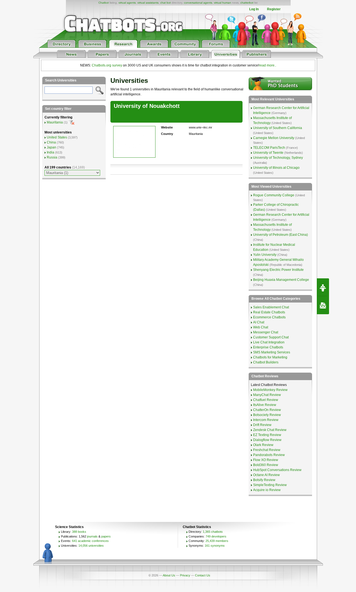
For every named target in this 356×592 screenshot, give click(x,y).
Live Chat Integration (269, 342)
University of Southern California (277, 128)
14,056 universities (91, 545)
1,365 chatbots (213, 531)
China (51, 142)
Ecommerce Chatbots (269, 317)
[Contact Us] (323, 305)
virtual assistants (148, 2)
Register (274, 9)
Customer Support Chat (271, 337)
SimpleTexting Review (270, 485)
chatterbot (246, 2)
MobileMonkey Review (270, 390)
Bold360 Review (265, 465)
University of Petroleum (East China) (280, 235)
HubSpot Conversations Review (277, 470)
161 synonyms (215, 545)
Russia (52, 157)
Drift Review (262, 425)
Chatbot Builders (265, 362)
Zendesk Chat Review (269, 430)
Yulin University (264, 255)
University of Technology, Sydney (278, 158)
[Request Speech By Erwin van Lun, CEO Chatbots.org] (323, 287)
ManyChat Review (267, 395)
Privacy (185, 575)
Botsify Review (264, 480)
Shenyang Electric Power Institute (278, 270)
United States (57, 137)
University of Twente (268, 153)
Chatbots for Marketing (270, 357)
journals (92, 536)
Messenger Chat (265, 332)
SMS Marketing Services (271, 352)
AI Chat (258, 322)
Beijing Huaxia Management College (281, 280)
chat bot (165, 2)
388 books (79, 531)
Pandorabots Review (269, 455)
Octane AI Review (266, 475)
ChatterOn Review (267, 410)
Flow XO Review (265, 460)
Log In (254, 9)
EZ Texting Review (267, 435)
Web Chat (260, 327)
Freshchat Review (266, 450)
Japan (51, 147)
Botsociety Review (267, 415)
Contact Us (202, 575)
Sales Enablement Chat (271, 307)
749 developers (216, 536)
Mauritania (55, 122)
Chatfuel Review (265, 400)
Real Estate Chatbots (269, 312)
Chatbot (103, 2)
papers (106, 536)
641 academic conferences (90, 541)
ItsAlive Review (264, 405)
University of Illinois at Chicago (276, 168)
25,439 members (217, 541)
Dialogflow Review (267, 440)
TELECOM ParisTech (269, 148)
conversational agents (198, 2)
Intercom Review (265, 420)
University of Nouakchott (147, 106)
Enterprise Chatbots (268, 347)
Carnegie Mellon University (273, 138)
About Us (169, 575)
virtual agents (127, 2)
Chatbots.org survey (107, 65)
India (50, 152)
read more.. (267, 65)
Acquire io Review (267, 490)
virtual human (222, 2)
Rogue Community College (273, 195)
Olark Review (263, 445)
